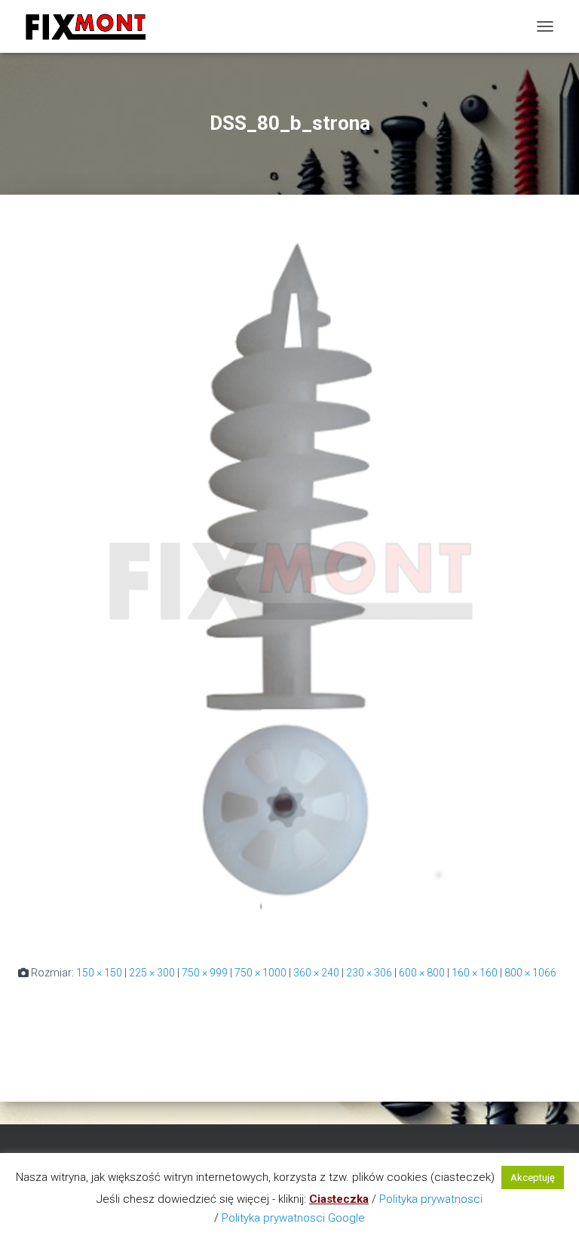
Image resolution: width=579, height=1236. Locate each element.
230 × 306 (369, 973)
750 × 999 (205, 973)
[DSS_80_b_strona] (289, 579)
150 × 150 (99, 973)
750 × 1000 (260, 973)
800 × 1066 (530, 973)
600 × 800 (422, 973)
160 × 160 (475, 973)
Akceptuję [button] (532, 1177)
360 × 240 (316, 973)
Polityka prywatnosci (430, 1199)
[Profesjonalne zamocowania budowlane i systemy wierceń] (91, 26)
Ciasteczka (339, 1199)
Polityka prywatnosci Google (293, 1218)
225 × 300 (152, 973)
